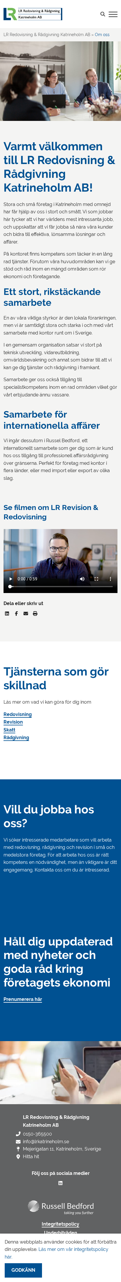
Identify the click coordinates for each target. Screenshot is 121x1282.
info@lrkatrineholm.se (46, 1141)
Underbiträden (60, 1233)
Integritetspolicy (60, 1224)
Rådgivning (16, 737)
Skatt (9, 730)
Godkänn (23, 1270)
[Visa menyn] (113, 14)
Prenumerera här (23, 999)
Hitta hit (31, 1156)
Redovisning (18, 714)
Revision (13, 722)
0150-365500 (37, 1133)
